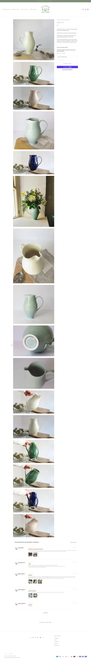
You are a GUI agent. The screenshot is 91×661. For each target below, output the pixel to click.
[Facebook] (30, 637)
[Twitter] (63, 53)
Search (55, 639)
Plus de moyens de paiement (67, 69)
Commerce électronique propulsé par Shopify (12, 657)
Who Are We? (33, 9)
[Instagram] (35, 637)
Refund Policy (56, 645)
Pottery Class (15, 9)
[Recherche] (85, 9)
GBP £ (72, 9)
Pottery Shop (6, 9)
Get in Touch (24, 9)
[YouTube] (40, 637)
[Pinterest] (64, 53)
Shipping (56, 643)
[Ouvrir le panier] (87, 9)
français (78, 9)
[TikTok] (42, 637)
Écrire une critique (73, 542)
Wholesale (56, 638)
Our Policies (56, 641)
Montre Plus (45, 612)
